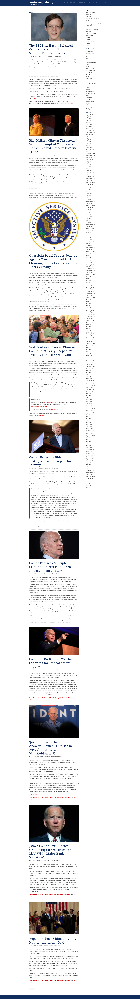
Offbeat (88, 37)
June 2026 (88, 119)
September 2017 (90, 320)
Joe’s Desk (89, 31)
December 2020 (90, 245)
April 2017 (88, 330)
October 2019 (89, 272)
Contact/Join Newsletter (92, 18)
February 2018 (90, 311)
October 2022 (89, 203)
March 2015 (89, 378)
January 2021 (89, 243)
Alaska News (89, 16)
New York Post (58, 56)
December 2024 (90, 153)
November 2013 (90, 409)
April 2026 (88, 122)
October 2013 (89, 411)
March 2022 (89, 217)
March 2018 (89, 309)
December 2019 (90, 268)
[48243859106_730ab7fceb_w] (54, 721)
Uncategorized (90, 101)
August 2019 (89, 276)
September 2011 (90, 459)
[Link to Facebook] (110, 3)
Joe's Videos (89, 78)
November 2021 (90, 224)
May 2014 (88, 397)
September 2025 (90, 136)
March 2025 (89, 147)
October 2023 (89, 180)
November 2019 (90, 270)
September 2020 (90, 251)
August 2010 (89, 478)
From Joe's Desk (90, 70)
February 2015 (90, 380)
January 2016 (89, 359)
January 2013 (89, 428)
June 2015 (88, 372)
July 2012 (88, 439)
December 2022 (90, 199)
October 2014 (89, 388)
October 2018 (89, 295)
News (51, 56)
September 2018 (90, 297)
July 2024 (88, 163)
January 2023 (89, 197)
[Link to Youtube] (105, 3)
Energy (88, 64)
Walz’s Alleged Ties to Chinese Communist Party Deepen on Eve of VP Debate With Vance (52, 351)
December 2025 (90, 130)
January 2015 (89, 382)
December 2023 (90, 176)
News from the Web (91, 84)
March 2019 (89, 286)
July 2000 (88, 488)
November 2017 (90, 316)
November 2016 (90, 340)
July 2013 (88, 416)
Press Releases (90, 91)
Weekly (88, 109)
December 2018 (90, 291)
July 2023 (88, 186)
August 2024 (89, 161)
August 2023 (89, 184)
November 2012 (90, 432)
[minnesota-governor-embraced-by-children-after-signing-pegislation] (54, 329)
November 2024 (90, 155)
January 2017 (89, 336)
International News (91, 28)
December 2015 (90, 361)
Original (88, 87)
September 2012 (90, 436)
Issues (87, 76)
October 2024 (89, 157)
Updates (88, 103)
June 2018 (88, 303)
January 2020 (89, 267)
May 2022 (88, 213)
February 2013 (90, 426)
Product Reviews (90, 93)
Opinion (88, 39)
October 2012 (89, 434)
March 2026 (89, 124)
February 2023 (90, 195)
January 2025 (89, 151)
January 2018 (89, 313)
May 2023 (88, 190)
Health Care (89, 72)
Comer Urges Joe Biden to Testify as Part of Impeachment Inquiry (53, 461)
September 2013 (90, 413)
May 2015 (88, 374)
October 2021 (89, 226)
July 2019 (88, 278)
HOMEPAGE (89, 26)
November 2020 (90, 247)
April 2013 (88, 422)
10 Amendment (90, 51)
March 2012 (89, 447)
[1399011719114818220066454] (54, 545)
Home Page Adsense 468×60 (93, 24)
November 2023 (90, 178)
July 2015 (88, 370)
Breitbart (57, 358)
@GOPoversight (48, 402)
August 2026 (89, 115)
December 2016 (90, 338)
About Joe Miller (90, 12)
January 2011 (89, 468)
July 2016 (88, 347)
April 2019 (88, 284)
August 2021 (89, 230)
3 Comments (39, 573)
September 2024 (90, 159)
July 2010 (88, 480)
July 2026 (88, 117)
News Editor (56, 573)
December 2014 (90, 384)
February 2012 (90, 449)
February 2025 (90, 149)
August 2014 (89, 391)
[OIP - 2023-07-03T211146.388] (54, 823)
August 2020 (89, 253)
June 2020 (88, 257)
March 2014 (89, 401)
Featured (48, 56)
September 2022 (90, 205)
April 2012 (88, 445)
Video (87, 105)
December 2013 (90, 407)
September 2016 (90, 343)
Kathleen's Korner (91, 80)
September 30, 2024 (54, 409)
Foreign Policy (90, 68)
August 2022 (89, 207)
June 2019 (88, 280)
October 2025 (89, 134)
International (89, 74)
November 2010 (90, 472)
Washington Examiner (57, 756)
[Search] (99, 3)
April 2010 (88, 486)
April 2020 (88, 261)
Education (88, 61)
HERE (35, 98)
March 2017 (89, 332)
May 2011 (88, 466)
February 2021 (90, 242)
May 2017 (88, 328)
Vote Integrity (90, 107)
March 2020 (89, 263)
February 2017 (90, 334)
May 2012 (88, 443)
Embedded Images (91, 62)
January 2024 (89, 174)
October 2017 (89, 318)
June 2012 (88, 441)
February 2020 (90, 265)
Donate (88, 20)
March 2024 (89, 170)
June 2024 (88, 165)
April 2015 (88, 376)
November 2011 (90, 455)
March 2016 (89, 355)
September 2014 (90, 389)
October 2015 (89, 365)
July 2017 (88, 324)
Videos (88, 43)
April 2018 (88, 307)
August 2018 (89, 299)
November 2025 (90, 132)
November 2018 (90, 293)
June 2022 (88, 211)
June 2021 (88, 234)
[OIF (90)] (54, 918)
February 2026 (90, 126)
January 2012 (89, 451)
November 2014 (90, 386)
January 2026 (89, 128)
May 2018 (88, 305)
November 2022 (90, 201)
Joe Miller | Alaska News (92, 29)
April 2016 (88, 353)
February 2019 (90, 288)
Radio (87, 95)
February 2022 (90, 218)
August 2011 (89, 461)
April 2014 (88, 399)
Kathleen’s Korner (91, 33)
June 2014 (88, 395)
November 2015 (90, 363)
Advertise (88, 14)
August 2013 (89, 414)
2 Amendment (90, 53)
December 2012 (90, 430)
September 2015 (90, 366)
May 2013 (88, 420)
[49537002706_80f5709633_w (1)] (54, 436)
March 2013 (89, 424)
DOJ (87, 59)
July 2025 (88, 140)
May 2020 (88, 259)
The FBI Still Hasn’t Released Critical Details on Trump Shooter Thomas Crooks (51, 49)
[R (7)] (54, 641)
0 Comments (41, 270)
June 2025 (88, 142)
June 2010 (88, 482)
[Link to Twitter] (107, 3)
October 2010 (89, 474)
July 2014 (88, 393)
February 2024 (90, 172)
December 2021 (90, 222)
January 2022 (89, 220)
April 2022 (88, 215)
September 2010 (90, 476)
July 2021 (88, 232)
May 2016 (88, 351)
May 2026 (88, 120)
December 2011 (90, 453)
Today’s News (90, 41)
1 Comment (41, 56)
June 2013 (88, 418)
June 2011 (88, 464)
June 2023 (88, 188)
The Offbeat (89, 99)
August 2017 (89, 322)
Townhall (56, 468)
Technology (89, 97)
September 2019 (90, 274)
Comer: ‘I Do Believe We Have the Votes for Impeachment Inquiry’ (52, 662)
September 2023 (90, 182)
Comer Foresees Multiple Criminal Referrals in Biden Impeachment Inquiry (50, 566)
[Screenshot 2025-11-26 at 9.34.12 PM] (54, 27)
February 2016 (90, 357)
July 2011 (88, 463)
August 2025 (89, 138)
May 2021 (88, 236)
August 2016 (89, 345)
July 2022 (88, 209)
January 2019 (89, 290)
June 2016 (88, 349)
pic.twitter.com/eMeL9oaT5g (39, 406)
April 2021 (88, 238)
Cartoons (88, 57)
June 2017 (88, 326)
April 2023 (88, 192)
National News (90, 35)
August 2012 (89, 438)
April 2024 (88, 168)
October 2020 (89, 249)
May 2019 (88, 282)
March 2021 (89, 240)
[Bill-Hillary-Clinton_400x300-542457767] (54, 122)
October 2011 (89, 457)
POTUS (88, 89)
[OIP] (54, 226)
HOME (87, 22)
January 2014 (89, 405)
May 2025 (88, 144)
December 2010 (90, 470)
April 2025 (88, 145)
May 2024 (88, 167)
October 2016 (89, 341)
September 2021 (90, 228)
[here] (66, 101)
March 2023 (89, 194)
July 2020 (88, 255)
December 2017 (90, 315)
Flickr (48, 526)
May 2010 (88, 484)
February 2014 (90, 403)
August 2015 (89, 368)
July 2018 (88, 301)
